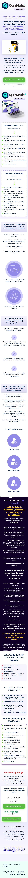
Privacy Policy (20, 871)
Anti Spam (9, 873)
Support (12, 874)
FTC (15, 873)
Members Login (21, 874)
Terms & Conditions (8, 871)
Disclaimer (21, 873)
